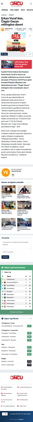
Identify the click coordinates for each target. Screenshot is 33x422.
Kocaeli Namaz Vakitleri (6, 394)
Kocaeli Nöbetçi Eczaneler (6, 388)
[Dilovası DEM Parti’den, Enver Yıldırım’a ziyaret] (8, 205)
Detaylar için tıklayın (16, 312)
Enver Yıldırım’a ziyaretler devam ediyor (6, 196)
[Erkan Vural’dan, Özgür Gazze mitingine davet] (16, 42)
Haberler (4, 15)
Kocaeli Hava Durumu (26, 387)
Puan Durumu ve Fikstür (6, 400)
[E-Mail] (12, 175)
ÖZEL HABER (14, 10)
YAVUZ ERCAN (16, 171)
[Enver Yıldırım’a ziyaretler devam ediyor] (8, 189)
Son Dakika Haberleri (9, 406)
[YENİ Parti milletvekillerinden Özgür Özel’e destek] (24, 189)
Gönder (5, 257)
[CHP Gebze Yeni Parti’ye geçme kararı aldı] (24, 222)
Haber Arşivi (23, 406)
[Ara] (31, 4)
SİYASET (11, 15)
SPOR (23, 10)
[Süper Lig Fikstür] (31, 318)
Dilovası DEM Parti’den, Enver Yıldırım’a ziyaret (6, 212)
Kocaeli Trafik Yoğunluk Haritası (22, 394)
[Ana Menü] (2, 4)
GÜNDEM (4, 10)
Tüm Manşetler (23, 399)
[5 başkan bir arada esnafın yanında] (8, 222)
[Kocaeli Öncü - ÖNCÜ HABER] (16, 3)
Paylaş (5, 54)
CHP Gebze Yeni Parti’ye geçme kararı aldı (24, 229)
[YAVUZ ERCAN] (5, 172)
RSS (5, 414)
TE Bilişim (20, 419)
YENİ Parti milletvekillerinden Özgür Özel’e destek (23, 196)
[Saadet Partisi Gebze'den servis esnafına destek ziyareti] (24, 205)
